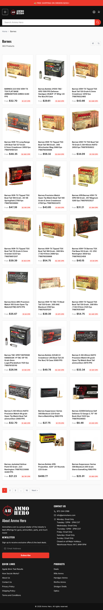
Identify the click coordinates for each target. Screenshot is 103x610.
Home (4, 31)
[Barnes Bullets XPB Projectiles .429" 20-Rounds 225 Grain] (51, 439)
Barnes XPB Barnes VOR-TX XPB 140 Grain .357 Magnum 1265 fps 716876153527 (85, 198)
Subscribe (26, 555)
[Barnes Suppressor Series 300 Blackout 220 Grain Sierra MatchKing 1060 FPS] (51, 392)
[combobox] (51, 22)
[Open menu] (5, 12)
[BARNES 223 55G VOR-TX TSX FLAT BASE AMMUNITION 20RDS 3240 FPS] (17, 70)
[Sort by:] (98, 43)
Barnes (13, 31)
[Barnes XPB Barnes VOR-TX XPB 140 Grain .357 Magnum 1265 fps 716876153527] (85, 176)
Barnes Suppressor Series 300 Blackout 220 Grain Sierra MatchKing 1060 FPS (50, 413)
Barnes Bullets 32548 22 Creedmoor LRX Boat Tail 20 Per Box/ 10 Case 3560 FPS (51, 357)
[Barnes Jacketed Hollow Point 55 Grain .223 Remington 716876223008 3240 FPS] (17, 445)
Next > (35, 490)
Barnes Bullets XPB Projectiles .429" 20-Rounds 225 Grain (51, 467)
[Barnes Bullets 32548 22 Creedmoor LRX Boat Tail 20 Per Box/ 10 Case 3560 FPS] (51, 336)
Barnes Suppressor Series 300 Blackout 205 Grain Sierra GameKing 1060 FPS (84, 467)
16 (27, 490)
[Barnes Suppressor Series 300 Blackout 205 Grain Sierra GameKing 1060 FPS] (85, 445)
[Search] (98, 22)
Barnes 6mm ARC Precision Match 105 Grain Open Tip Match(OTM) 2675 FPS (16, 304)
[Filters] (93, 43)
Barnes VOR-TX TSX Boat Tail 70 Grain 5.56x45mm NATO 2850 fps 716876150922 (85, 144)
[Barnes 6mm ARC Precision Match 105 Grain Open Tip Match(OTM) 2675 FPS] (17, 278)
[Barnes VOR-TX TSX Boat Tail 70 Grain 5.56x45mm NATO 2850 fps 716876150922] (85, 120)
